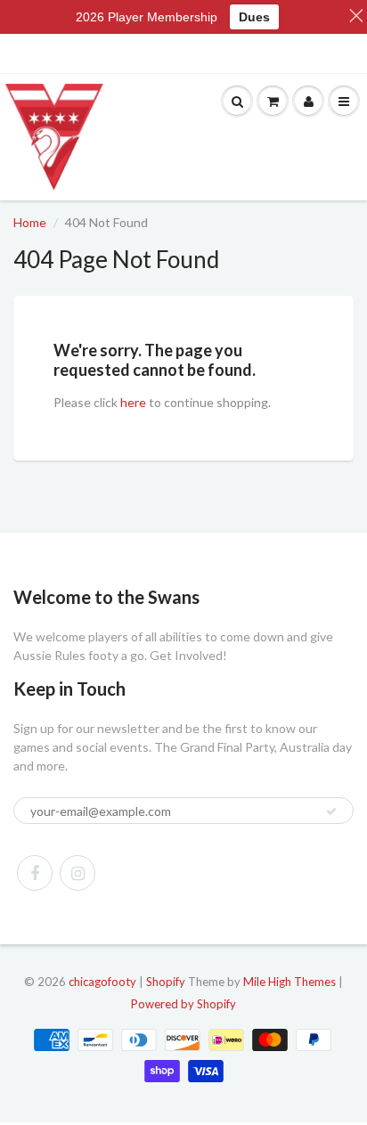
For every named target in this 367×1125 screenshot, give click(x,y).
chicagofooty (102, 981)
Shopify (165, 981)
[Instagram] (77, 873)
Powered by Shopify (183, 1004)
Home (29, 222)
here (133, 402)
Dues (254, 17)
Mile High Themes (289, 981)
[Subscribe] (331, 811)
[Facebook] (35, 873)
